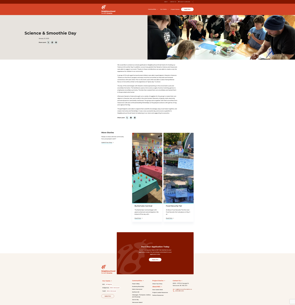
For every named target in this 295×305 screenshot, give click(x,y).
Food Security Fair (174, 206)
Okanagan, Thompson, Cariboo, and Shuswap (141, 296)
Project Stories (175, 9)
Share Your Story (157, 283)
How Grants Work (157, 289)
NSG (107, 284)
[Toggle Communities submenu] (157, 9)
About (166, 1)
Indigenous (111, 287)
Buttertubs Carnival (143, 206)
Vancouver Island (137, 302)
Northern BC (135, 292)
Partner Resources (157, 295)
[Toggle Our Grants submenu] (168, 9)
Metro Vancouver (137, 289)
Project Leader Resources (160, 292)
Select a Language (185, 1)
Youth (109, 291)
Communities (152, 9)
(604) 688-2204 (179, 291)
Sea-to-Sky (135, 299)
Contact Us (173, 1)
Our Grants (163, 9)
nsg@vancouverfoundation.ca (183, 289)
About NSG (156, 286)
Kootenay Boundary (138, 286)
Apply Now (187, 9)
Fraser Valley (136, 283)
